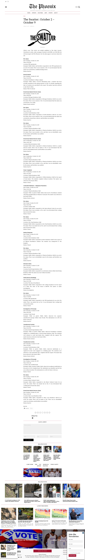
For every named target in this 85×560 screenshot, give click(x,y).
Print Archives (66, 552)
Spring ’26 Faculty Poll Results (59, 520)
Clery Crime (30, 464)
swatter (45, 465)
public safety (54, 464)
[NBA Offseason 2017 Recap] (52, 472)
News (24, 16)
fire (36, 464)
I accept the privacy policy (75, 553)
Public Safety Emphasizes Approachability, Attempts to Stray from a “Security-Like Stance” (47, 458)
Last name (71, 544)
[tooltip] (6, 1)
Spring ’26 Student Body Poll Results (41, 521)
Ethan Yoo (32, 26)
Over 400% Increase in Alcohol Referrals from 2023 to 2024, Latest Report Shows (36, 458)
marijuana (46, 464)
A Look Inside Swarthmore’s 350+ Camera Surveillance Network (26, 457)
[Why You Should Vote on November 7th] (32, 472)
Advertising (65, 550)
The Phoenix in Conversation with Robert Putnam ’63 (75, 521)
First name (71, 539)
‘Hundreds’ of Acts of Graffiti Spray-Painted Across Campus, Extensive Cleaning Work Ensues (8, 522)
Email (70, 548)
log (40, 464)
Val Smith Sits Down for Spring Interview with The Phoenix (25, 521)
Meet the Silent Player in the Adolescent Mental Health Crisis (56, 457)
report (39, 465)
